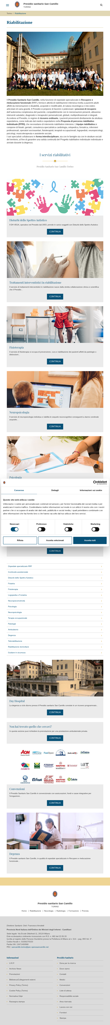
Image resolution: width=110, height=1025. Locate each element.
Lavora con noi (66, 1007)
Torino (9, 13)
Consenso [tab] (19, 490)
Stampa (63, 1018)
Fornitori (63, 1012)
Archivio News (15, 969)
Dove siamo (65, 969)
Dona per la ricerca (68, 963)
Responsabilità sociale (69, 996)
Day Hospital (17, 701)
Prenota (85, 911)
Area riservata (66, 1002)
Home (24, 911)
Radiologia (60, 911)
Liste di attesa (65, 991)
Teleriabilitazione (15, 641)
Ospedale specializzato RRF (20, 566)
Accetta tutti (90, 540)
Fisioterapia (16, 347)
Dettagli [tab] (55, 490)
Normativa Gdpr (16, 996)
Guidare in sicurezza (16, 652)
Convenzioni (17, 789)
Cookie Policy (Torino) (18, 991)
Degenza (12, 635)
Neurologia (48, 911)
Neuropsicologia (19, 412)
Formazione (74, 911)
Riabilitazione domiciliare (18, 647)
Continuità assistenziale (18, 572)
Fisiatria (11, 583)
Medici (62, 980)
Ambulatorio (13, 629)
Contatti (63, 974)
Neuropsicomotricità (16, 601)
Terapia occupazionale (17, 618)
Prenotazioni (14, 974)
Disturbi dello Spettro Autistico (28, 220)
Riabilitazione (35, 911)
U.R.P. (11, 963)
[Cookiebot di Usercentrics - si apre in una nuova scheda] (95, 483)
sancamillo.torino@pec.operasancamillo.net (30, 947)
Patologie (12, 624)
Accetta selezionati (55, 540)
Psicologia (15, 477)
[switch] (41, 529)
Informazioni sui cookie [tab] (91, 490)
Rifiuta (20, 540)
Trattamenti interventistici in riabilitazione (35, 282)
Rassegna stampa (17, 1002)
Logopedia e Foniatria (17, 595)
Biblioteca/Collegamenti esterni (22, 980)
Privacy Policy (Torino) (18, 985)
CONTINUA (55, 231)
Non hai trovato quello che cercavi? (30, 726)
